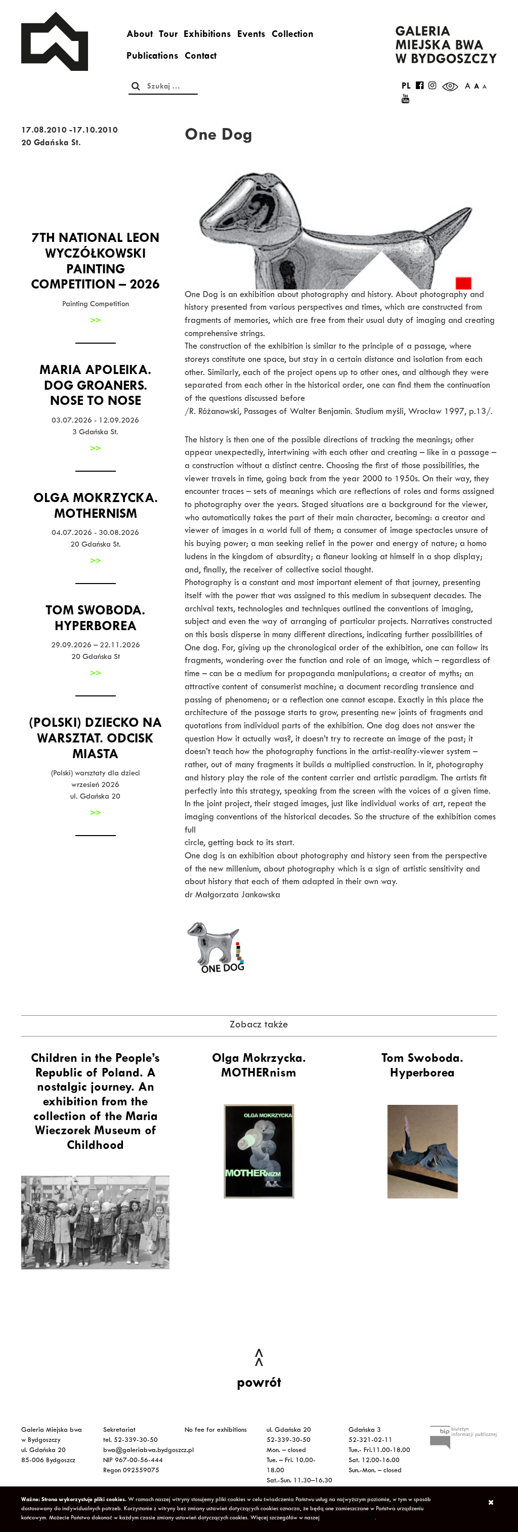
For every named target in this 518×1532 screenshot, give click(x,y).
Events (251, 35)
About (139, 35)
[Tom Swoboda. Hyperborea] (423, 1151)
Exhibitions (207, 35)
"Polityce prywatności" (348, 1518)
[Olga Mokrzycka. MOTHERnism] (259, 1151)
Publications (152, 57)
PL (406, 87)
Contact (201, 57)
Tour (168, 35)
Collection (293, 35)
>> (95, 321)
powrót (259, 1384)
